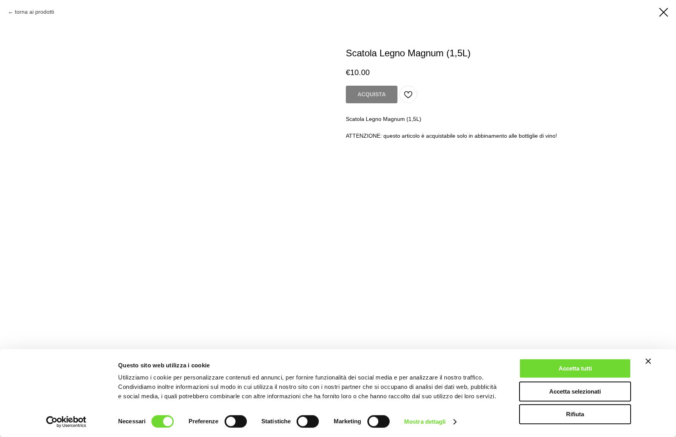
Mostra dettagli (425, 421)
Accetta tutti (575, 368)
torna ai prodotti (34, 12)
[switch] (236, 421)
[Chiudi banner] (648, 361)
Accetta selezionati (575, 391)
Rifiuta (575, 414)
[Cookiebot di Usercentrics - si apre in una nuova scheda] (66, 422)
